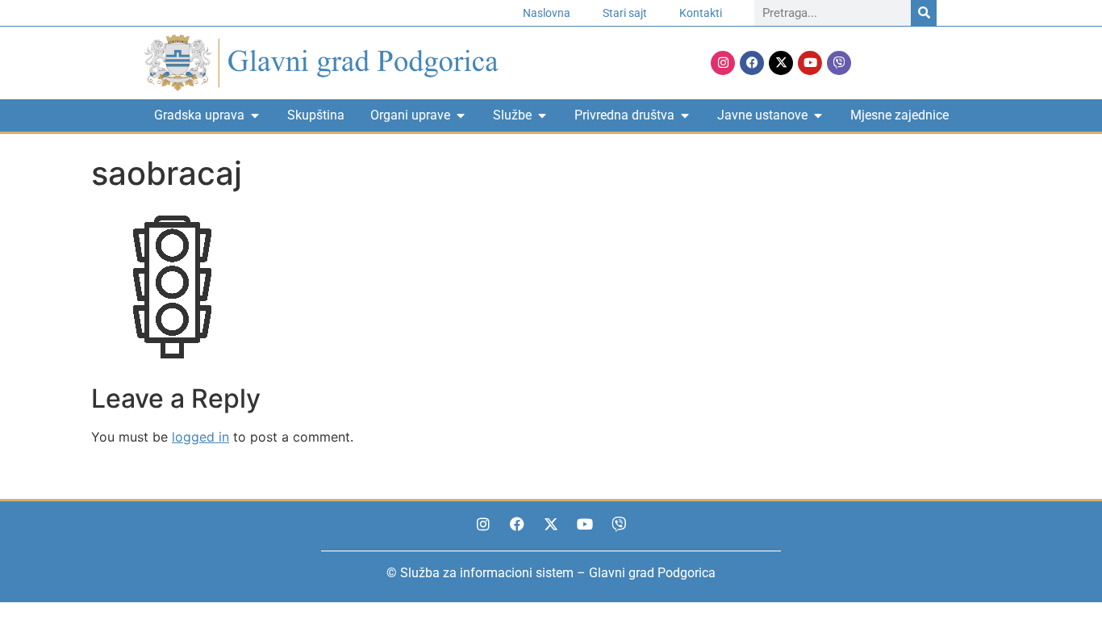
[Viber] (839, 63)
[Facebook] (752, 63)
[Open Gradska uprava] (254, 115)
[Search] (924, 13)
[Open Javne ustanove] (818, 115)
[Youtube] (810, 63)
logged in (200, 437)
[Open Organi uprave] (460, 115)
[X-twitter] (781, 63)
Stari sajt (625, 12)
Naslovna (546, 12)
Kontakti (700, 12)
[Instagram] (723, 63)
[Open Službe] (542, 115)
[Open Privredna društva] (684, 115)
